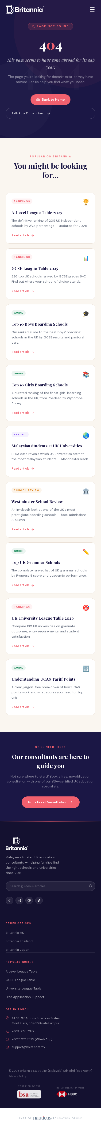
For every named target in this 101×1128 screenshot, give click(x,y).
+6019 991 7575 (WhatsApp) (32, 1039)
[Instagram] (19, 900)
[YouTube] (29, 900)
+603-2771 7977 (23, 1031)
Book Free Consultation (47, 802)
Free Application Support (25, 997)
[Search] (91, 886)
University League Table (24, 988)
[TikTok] (39, 900)
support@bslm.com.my (28, 1047)
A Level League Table (21, 971)
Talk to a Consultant (28, 113)
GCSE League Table (20, 980)
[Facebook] (9, 900)
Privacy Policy (18, 1076)
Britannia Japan (17, 950)
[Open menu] (92, 9)
